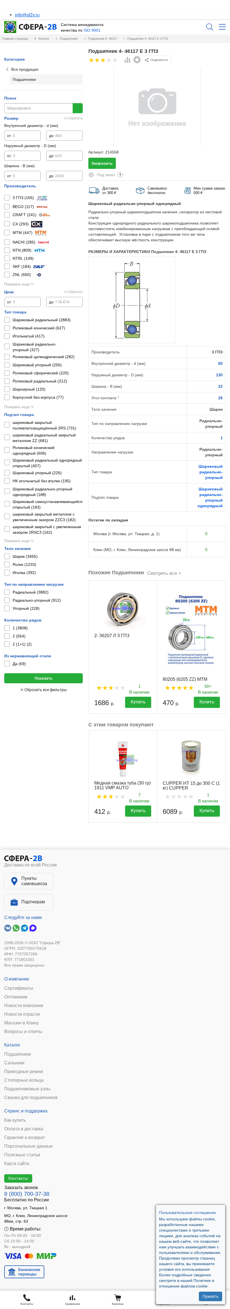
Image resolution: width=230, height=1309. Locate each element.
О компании (16, 978)
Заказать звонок (21, 1187)
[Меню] (222, 26)
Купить (138, 702)
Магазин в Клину (21, 1023)
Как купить (15, 1120)
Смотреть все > (164, 573)
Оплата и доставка (23, 1129)
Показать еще (17, 284)
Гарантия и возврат (24, 1137)
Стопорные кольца (23, 1080)
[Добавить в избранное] (137, 60)
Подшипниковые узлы (27, 1089)
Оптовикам (15, 997)
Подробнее (61, 5)
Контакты (18, 1178)
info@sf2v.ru (27, 15)
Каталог (12, 1044)
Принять (211, 1296)
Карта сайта (16, 1163)
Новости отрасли (22, 1014)
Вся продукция (24, 69)
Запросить (102, 163)
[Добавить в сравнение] (127, 60)
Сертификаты (18, 988)
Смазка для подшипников (31, 1097)
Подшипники (17, 1054)
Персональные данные (28, 1146)
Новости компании (23, 1005)
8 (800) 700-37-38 (26, 1194)
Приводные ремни (23, 1071)
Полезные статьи (22, 1155)
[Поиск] (209, 26)
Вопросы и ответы (23, 1031)
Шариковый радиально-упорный (211, 472)
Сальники (14, 1063)
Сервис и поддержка (25, 1110)
